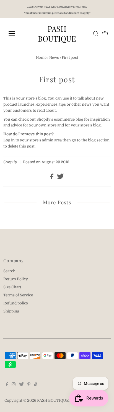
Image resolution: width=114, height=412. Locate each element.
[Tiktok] (35, 385)
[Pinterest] (29, 385)
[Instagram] (13, 385)
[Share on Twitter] (60, 178)
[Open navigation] (17, 33)
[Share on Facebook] (52, 178)
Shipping (11, 311)
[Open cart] (105, 33)
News (54, 57)
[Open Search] (95, 33)
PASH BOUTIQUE (57, 34)
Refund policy (15, 303)
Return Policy (15, 279)
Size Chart (12, 287)
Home (41, 57)
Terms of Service (18, 295)
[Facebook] (6, 385)
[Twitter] (21, 385)
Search (9, 271)
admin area (52, 140)
